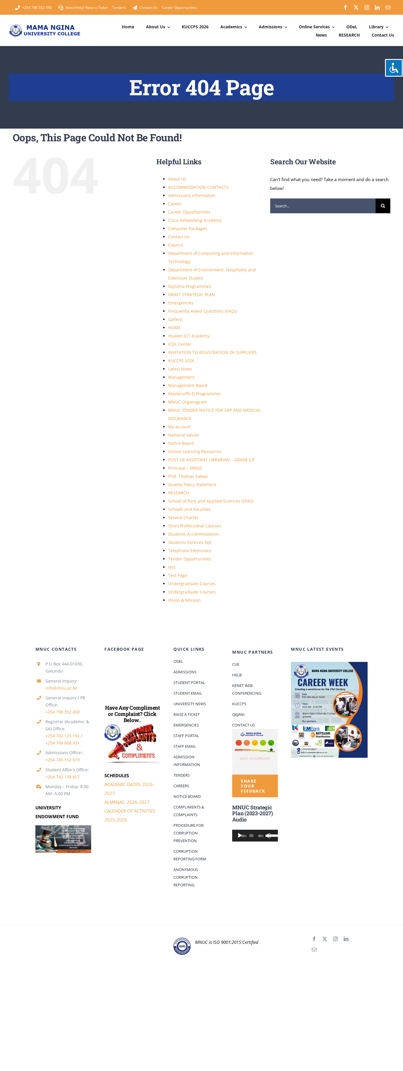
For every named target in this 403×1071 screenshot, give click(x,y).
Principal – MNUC (185, 468)
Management (181, 377)
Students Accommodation (193, 534)
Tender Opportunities (189, 559)
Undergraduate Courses (192, 583)
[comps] (132, 725)
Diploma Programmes (189, 286)
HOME (174, 327)
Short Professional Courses (194, 526)
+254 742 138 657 (62, 777)
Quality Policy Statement (192, 484)
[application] (255, 836)
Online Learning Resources (195, 451)
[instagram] (366, 7)
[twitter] (356, 7)
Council (175, 245)
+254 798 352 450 (62, 712)
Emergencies (181, 303)
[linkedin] (377, 7)
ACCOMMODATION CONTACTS (198, 187)
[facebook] (345, 7)
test (172, 567)
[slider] (271, 835)
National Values (183, 435)
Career (174, 203)
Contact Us (178, 237)
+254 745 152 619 (62, 759)
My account (179, 426)
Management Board (187, 385)
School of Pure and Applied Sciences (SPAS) (210, 501)
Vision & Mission (184, 600)
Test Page (177, 575)
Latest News (180, 369)
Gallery (175, 319)
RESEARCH (178, 493)
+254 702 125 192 (62, 736)
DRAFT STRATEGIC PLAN (191, 294)
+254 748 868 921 (62, 743)
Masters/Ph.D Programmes (194, 393)
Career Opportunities (189, 212)
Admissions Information (191, 195)
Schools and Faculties (189, 509)
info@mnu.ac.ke (61, 688)
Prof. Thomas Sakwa (188, 476)
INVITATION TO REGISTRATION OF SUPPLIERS (212, 352)
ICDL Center (179, 344)
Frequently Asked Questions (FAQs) (202, 311)
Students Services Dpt (190, 542)
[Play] (240, 836)
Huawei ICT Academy (188, 336)
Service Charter (183, 517)
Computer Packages (187, 228)
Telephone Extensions (190, 550)
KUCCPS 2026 (181, 360)
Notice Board (181, 443)
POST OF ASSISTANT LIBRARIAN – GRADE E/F (211, 459)
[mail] (388, 7)
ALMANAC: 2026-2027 (127, 802)
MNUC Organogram (187, 402)
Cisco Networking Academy (195, 220)
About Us (177, 179)
